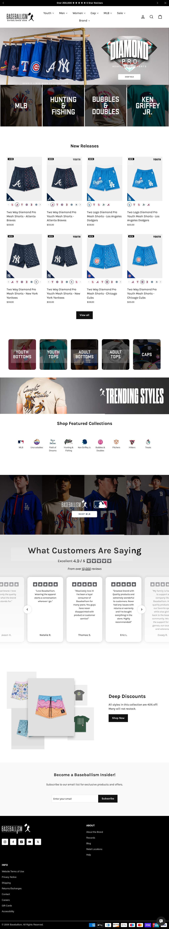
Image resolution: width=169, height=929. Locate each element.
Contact (6, 894)
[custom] (5, 842)
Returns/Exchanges (12, 889)
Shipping (6, 883)
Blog (88, 844)
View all (84, 315)
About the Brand (94, 832)
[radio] (12, 205)
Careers (6, 900)
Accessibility (8, 912)
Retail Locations (94, 849)
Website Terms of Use (13, 872)
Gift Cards (7, 906)
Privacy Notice (9, 877)
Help (88, 855)
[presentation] (40, 204)
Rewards (90, 838)
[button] (27, 609)
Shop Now (118, 718)
